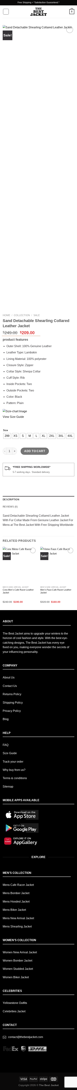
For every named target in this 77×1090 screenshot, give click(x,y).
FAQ (5, 744)
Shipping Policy (13, 702)
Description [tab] (11, 499)
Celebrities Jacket (14, 1011)
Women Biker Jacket (16, 977)
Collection (22, 315)
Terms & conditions (15, 778)
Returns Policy (12, 694)
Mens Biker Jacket (14, 909)
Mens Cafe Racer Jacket (18, 884)
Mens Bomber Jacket (16, 893)
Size (5, 430)
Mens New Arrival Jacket (18, 918)
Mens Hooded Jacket (16, 901)
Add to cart (34, 451)
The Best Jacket (49, 1085)
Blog (6, 719)
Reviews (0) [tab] (10, 506)
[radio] (7, 436)
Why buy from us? (14, 769)
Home (6, 315)
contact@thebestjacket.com (25, 1037)
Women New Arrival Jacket (20, 952)
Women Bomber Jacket (17, 960)
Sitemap (8, 786)
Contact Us (10, 685)
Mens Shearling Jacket (17, 926)
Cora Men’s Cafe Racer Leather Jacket (18, 591)
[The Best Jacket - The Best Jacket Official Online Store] (38, 11)
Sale (36, 315)
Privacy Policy (12, 710)
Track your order (13, 761)
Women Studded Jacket (18, 968)
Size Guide (10, 753)
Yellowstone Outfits (15, 1002)
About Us (9, 677)
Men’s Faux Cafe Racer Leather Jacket (55, 591)
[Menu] (6, 12)
